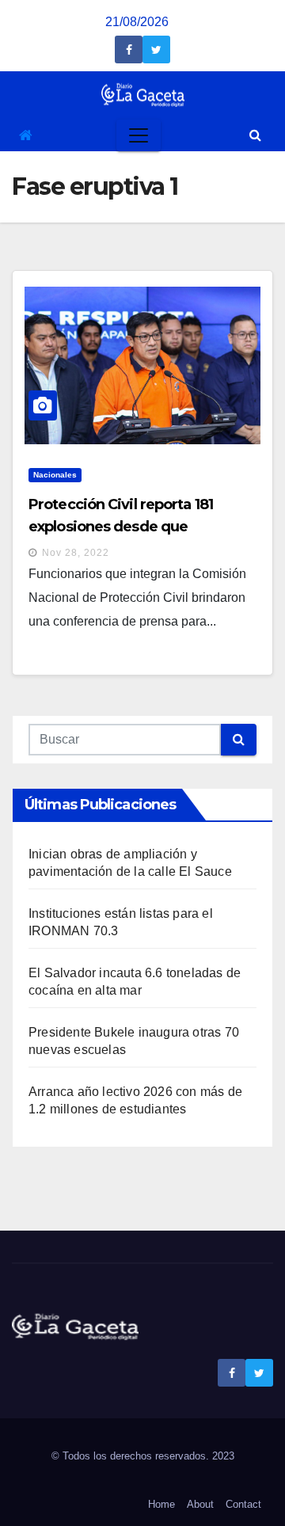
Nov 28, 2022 (75, 552)
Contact (243, 1504)
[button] (255, 135)
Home (161, 1504)
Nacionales (55, 474)
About (200, 1504)
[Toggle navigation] (138, 135)
